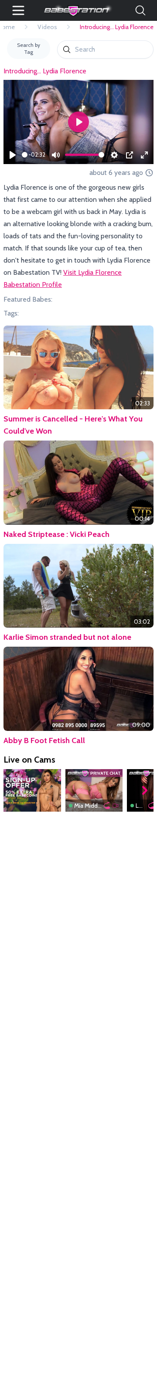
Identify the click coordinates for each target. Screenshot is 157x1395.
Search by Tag (28, 48)
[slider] (24, 155)
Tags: (11, 313)
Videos (47, 27)
